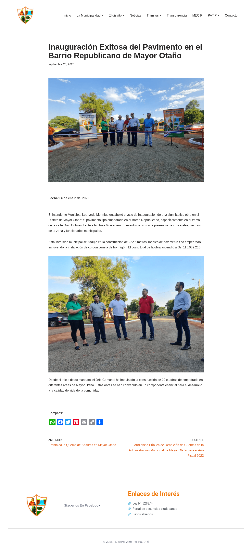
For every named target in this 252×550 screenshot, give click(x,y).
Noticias (135, 15)
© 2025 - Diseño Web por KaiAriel (126, 542)
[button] (102, 15)
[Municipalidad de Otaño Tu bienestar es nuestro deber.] (25, 15)
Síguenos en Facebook (82, 505)
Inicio (67, 15)
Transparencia (177, 15)
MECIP (197, 15)
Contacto (231, 15)
